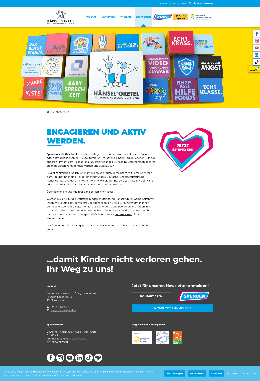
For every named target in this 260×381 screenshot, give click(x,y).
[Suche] (190, 3)
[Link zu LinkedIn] (256, 55)
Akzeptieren (197, 373)
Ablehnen (216, 373)
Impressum (233, 373)
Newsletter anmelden (172, 308)
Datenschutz (249, 373)
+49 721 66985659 (205, 3)
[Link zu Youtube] (256, 47)
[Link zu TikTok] (256, 62)
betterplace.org (124, 214)
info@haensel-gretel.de (63, 310)
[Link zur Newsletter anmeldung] (254, 69)
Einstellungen (175, 373)
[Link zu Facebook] (256, 33)
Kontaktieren (151, 296)
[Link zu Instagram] (256, 40)
